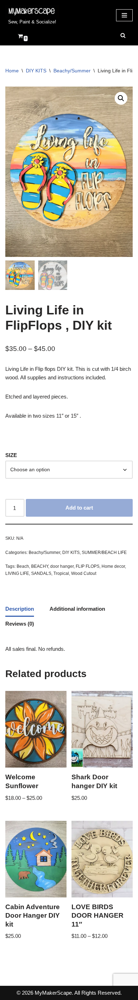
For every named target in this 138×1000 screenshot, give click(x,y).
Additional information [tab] (77, 609)
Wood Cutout (83, 573)
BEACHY (39, 566)
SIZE (11, 455)
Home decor (113, 566)
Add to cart (79, 508)
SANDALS (41, 573)
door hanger (62, 566)
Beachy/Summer (72, 70)
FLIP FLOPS (87, 566)
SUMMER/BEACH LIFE (104, 552)
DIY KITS (36, 70)
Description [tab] (19, 609)
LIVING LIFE (17, 573)
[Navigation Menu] (124, 15)
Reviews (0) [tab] (19, 624)
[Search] (123, 35)
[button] (121, 98)
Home (12, 70)
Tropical (61, 573)
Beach (23, 566)
